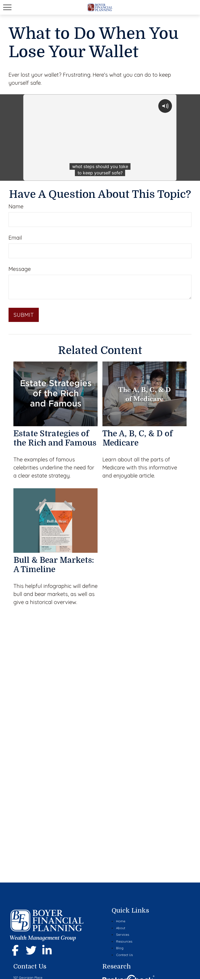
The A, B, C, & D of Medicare (137, 438)
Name (16, 206)
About (120, 928)
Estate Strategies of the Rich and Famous (54, 438)
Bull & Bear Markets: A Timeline (53, 564)
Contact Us (124, 955)
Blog (119, 948)
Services (122, 934)
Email (15, 237)
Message (20, 269)
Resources (124, 941)
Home (120, 921)
